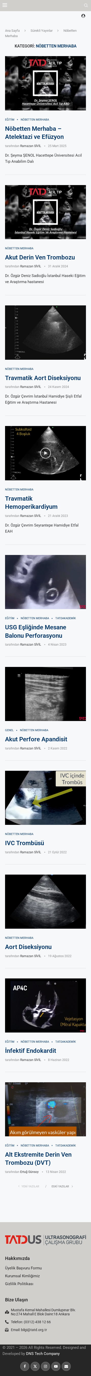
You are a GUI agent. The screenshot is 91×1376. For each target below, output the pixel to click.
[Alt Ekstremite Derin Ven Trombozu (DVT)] (45, 1109)
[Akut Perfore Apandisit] (45, 694)
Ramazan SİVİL (30, 146)
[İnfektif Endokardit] (45, 1005)
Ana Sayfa (12, 30)
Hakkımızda (17, 1258)
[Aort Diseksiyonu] (45, 902)
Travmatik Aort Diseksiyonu (43, 378)
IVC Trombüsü (24, 843)
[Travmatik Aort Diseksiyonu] (45, 332)
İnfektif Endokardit (30, 1050)
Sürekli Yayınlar (42, 30)
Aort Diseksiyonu (28, 947)
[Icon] (45, 453)
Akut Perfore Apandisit (36, 739)
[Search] (85, 6)
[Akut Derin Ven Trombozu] (45, 212)
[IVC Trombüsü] (45, 798)
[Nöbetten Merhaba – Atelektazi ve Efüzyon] (45, 83)
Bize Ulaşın (16, 1299)
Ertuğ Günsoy (29, 1172)
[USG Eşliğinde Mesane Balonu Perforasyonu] (45, 582)
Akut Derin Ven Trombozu (40, 257)
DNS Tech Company (43, 1353)
